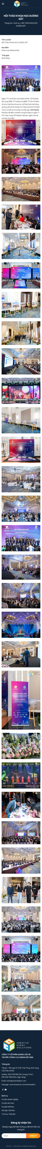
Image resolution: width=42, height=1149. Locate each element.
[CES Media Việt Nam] (21, 4)
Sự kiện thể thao (8, 1107)
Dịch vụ (17, 23)
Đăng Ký (33, 1136)
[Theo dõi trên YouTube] (5, 1090)
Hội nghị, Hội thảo (8, 1110)
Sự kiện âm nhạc (8, 1103)
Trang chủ (8, 23)
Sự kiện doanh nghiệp (10, 1099)
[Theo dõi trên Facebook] (3, 1090)
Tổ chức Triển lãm (8, 1114)
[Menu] (3, 3)
